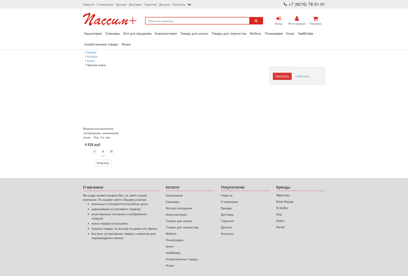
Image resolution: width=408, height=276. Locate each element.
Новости (88, 4)
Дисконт (164, 4)
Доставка (135, 4)
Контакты (179, 4)
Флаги (126, 44)
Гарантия (150, 4)
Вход (278, 23)
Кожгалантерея (166, 33)
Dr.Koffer (282, 208)
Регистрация (297, 23)
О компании (105, 4)
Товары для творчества (229, 33)
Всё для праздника (137, 33)
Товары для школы (194, 33)
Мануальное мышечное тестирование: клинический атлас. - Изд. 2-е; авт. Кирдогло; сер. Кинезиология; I (102, 137)
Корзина (315, 23)
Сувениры (112, 33)
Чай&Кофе (305, 33)
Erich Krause (284, 201)
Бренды (121, 4)
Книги (290, 33)
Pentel (280, 227)
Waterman (283, 195)
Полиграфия (274, 33)
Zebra (280, 221)
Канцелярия (93, 33)
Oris (279, 214)
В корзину (103, 163)
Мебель (255, 33)
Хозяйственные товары (101, 44)
